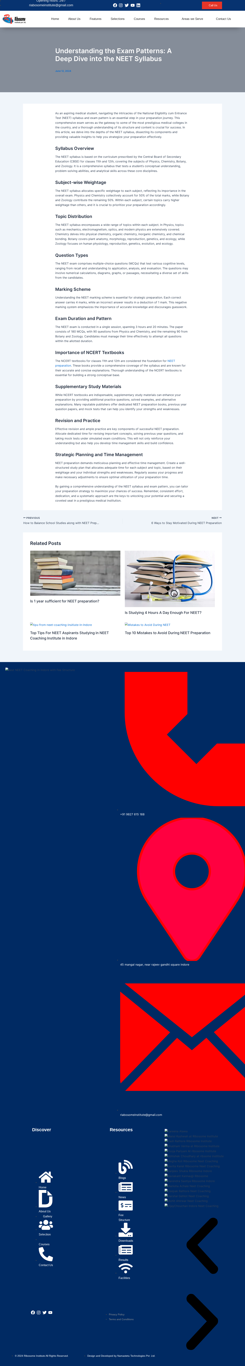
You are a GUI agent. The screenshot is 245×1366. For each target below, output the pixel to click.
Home (55, 19)
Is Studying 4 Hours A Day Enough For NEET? (163, 612)
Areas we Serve (192, 19)
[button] (202, 1246)
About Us (74, 19)
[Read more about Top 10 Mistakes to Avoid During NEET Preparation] (147, 624)
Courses (139, 19)
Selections (118, 19)
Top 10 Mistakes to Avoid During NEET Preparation (167, 633)
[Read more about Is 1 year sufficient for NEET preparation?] (75, 573)
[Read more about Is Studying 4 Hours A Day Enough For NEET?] (170, 578)
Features (96, 19)
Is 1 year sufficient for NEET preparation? (64, 601)
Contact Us (223, 19)
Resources (161, 19)
